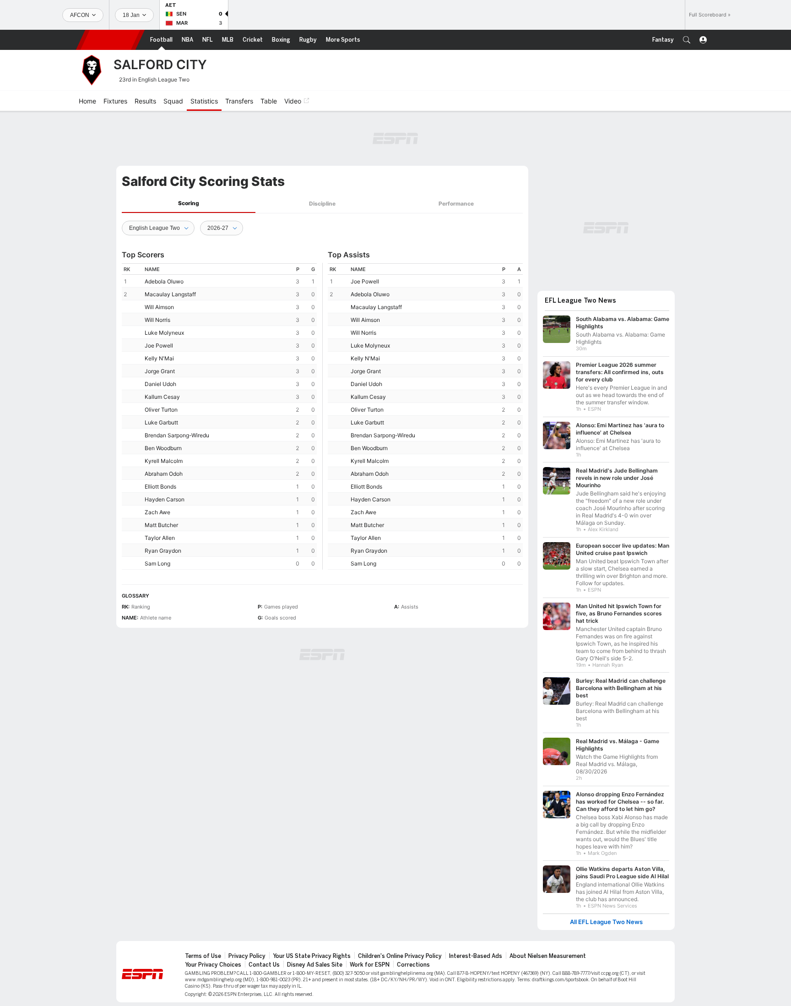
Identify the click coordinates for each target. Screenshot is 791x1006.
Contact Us (264, 965)
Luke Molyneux (164, 332)
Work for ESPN (370, 965)
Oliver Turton (161, 409)
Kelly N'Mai (159, 358)
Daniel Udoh (160, 384)
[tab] (188, 203)
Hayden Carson (164, 499)
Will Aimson (159, 307)
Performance (456, 203)
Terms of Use (203, 956)
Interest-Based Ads (475, 956)
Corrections (413, 965)
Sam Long (157, 563)
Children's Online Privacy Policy (400, 956)
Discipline (322, 203)
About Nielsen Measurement (547, 956)
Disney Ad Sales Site (314, 965)
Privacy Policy (246, 956)
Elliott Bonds (160, 486)
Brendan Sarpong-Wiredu (177, 435)
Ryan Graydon (163, 550)
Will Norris (157, 319)
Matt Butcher (161, 525)
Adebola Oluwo (164, 281)
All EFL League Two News (606, 922)
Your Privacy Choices (213, 965)
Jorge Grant (160, 371)
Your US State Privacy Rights (312, 956)
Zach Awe (157, 512)
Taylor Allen (160, 537)
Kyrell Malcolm (164, 460)
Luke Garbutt (161, 422)
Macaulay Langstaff (170, 294)
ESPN (110, 40)
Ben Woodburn (163, 448)
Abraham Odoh (164, 473)
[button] (686, 40)
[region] (219, 416)
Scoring (188, 203)
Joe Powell (159, 345)
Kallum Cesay (162, 396)
